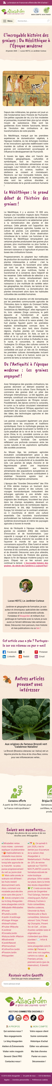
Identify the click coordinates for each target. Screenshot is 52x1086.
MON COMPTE (36, 15)
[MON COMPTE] (36, 10)
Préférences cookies (40, 1080)
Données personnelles (20, 1080)
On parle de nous (29, 1076)
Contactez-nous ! (13, 1061)
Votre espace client (39, 1031)
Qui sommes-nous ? (13, 1031)
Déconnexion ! (39, 1061)
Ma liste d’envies (39, 1051)
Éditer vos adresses (39, 1046)
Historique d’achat (39, 1041)
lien (38, 628)
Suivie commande (39, 1036)
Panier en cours (39, 1056)
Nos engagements (13, 1036)
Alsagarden (24, 616)
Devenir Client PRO (13, 1056)
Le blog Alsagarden (13, 1041)
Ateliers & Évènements (13, 1046)
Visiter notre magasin (13, 1051)
